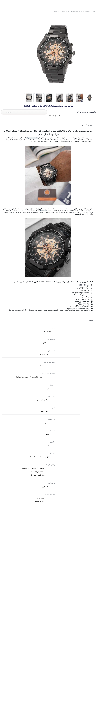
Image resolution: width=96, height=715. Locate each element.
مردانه (55, 11)
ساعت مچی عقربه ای (76, 11)
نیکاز (93, 11)
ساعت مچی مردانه (64, 11)
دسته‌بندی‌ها (86, 11)
